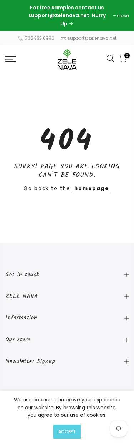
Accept (67, 432)
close (15, 16)
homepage (91, 188)
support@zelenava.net (92, 38)
